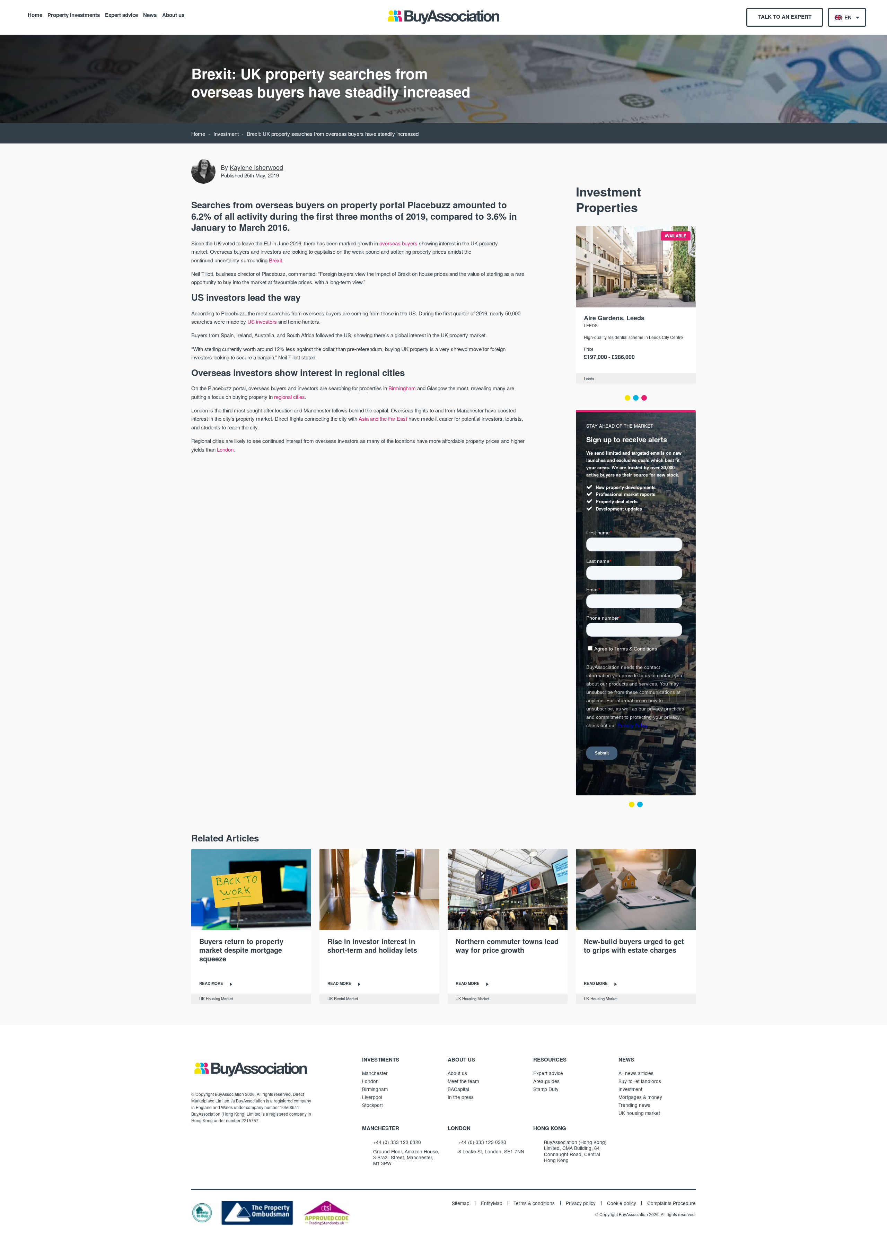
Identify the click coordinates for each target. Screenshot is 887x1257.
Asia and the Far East (383, 418)
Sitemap (460, 1203)
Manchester (375, 1073)
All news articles (635, 1073)
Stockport (372, 1104)
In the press (461, 1096)
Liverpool (372, 1096)
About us (173, 14)
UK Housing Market (216, 998)
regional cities (289, 396)
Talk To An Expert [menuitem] (784, 16)
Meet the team (463, 1080)
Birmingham (402, 388)
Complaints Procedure (671, 1203)
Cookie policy (621, 1203)
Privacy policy (581, 1203)
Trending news (634, 1104)
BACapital (458, 1088)
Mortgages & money (640, 1096)
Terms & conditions (534, 1203)
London (225, 449)
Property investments (73, 14)
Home (35, 14)
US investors (262, 321)
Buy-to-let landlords (639, 1080)
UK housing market (639, 1112)
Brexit (275, 260)
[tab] (627, 398)
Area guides (546, 1080)
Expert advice (121, 14)
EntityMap (491, 1203)
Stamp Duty (546, 1088)
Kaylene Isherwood (256, 167)
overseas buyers (398, 243)
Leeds (591, 325)
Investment (226, 133)
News (150, 14)
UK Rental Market (342, 998)
